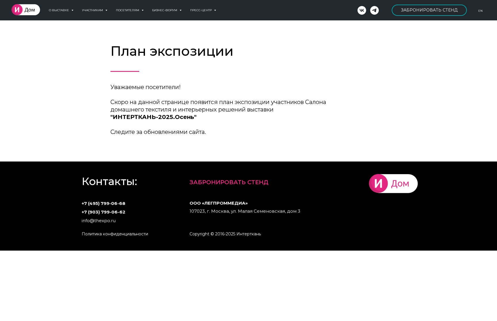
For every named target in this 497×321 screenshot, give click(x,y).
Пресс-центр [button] (201, 10)
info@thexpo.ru (99, 220)
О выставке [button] (59, 10)
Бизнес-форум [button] (165, 10)
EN (480, 11)
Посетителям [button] (128, 10)
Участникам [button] (93, 10)
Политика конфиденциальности (115, 234)
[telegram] (374, 10)
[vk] (362, 10)
